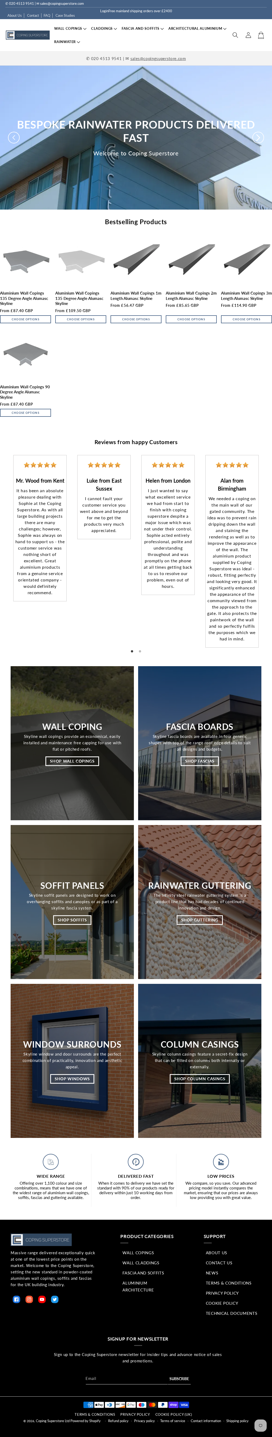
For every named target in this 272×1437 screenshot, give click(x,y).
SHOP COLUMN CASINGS (199, 1078)
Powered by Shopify (85, 1421)
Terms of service (172, 1421)
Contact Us (219, 1262)
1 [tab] (132, 651)
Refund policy (118, 1421)
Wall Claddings (140, 1262)
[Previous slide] (14, 137)
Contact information (206, 1421)
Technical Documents (231, 1313)
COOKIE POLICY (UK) (173, 1414)
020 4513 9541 (106, 58)
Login (104, 11)
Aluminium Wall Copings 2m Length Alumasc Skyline (191, 296)
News (212, 1272)
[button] (68, 28)
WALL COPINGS (68, 28)
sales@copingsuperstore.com (158, 58)
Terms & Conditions (229, 1283)
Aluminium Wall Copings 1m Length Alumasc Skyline (136, 296)
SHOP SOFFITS (72, 919)
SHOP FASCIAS (199, 761)
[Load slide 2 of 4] (134, 215)
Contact (33, 15)
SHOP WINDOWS (72, 1078)
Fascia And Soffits (143, 1272)
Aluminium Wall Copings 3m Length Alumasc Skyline (246, 296)
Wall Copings (138, 1252)
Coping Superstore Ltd (53, 1421)
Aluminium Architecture (138, 1286)
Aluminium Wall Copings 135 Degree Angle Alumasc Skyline (24, 298)
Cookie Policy (222, 1303)
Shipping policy (237, 1421)
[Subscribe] (179, 1379)
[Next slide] (258, 137)
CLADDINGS (102, 28)
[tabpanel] (40, 528)
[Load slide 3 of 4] (144, 215)
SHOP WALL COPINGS (72, 761)
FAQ (47, 15)
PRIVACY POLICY (135, 1414)
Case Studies (65, 15)
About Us (14, 15)
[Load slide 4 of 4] (153, 215)
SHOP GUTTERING (199, 919)
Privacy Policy (222, 1293)
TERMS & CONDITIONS (95, 1414)
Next (268, 546)
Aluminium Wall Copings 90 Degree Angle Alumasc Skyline (25, 391)
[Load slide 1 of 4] (125, 215)
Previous (4, 546)
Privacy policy (144, 1421)
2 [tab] (140, 651)
